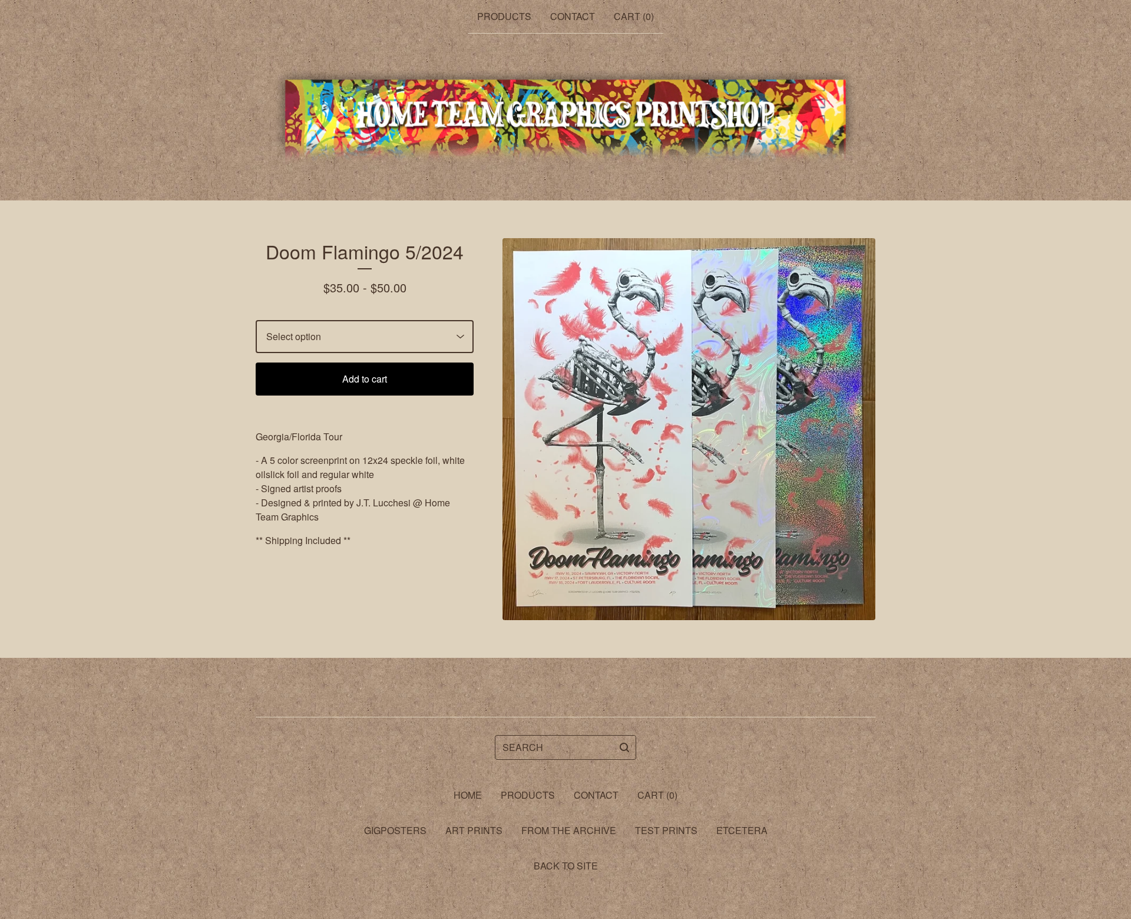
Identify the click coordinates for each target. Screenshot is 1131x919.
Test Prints (666, 830)
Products (504, 16)
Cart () (634, 16)
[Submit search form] (624, 747)
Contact (572, 16)
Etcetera (742, 830)
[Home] (566, 117)
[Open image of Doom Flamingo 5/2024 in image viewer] (688, 429)
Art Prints (473, 830)
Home (468, 795)
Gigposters (395, 830)
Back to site (566, 865)
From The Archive (568, 830)
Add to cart (364, 379)
